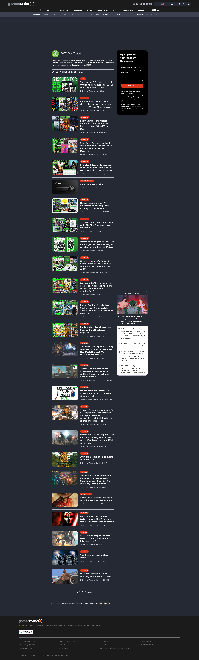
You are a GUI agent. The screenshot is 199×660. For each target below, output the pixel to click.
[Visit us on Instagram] (147, 4)
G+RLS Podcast (108, 15)
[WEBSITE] (80, 53)
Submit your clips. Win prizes (156, 15)
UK (101, 603)
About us (103, 645)
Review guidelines (25, 648)
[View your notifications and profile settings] (180, 4)
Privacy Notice (129, 98)
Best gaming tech (122, 15)
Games (49, 10)
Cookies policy (145, 641)
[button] (186, 4)
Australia (107, 603)
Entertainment (63, 10)
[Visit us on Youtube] (140, 4)
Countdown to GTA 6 (60, 15)
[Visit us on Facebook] (144, 4)
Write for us (63, 648)
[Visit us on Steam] (150, 4)
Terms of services (127, 94)
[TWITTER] (77, 53)
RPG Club (47, 15)
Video (115, 10)
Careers (62, 645)
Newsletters (128, 10)
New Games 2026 (93, 15)
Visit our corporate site (91, 625)
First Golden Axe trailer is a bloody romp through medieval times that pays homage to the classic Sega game (133, 320)
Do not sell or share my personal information (116, 648)
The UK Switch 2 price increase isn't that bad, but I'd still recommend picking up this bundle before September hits (133, 369)
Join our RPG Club (137, 15)
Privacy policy (105, 641)
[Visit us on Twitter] (134, 4)
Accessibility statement (27, 645)
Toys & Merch (102, 10)
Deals (89, 10)
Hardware (78, 10)
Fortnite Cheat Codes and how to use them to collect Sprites (133, 345)
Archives (88, 592)
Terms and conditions (27, 641)
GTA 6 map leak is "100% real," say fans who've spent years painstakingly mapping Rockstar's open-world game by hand (133, 355)
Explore (141, 10)
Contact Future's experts (68, 641)
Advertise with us (146, 645)
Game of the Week (78, 15)
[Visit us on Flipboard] (137, 4)
